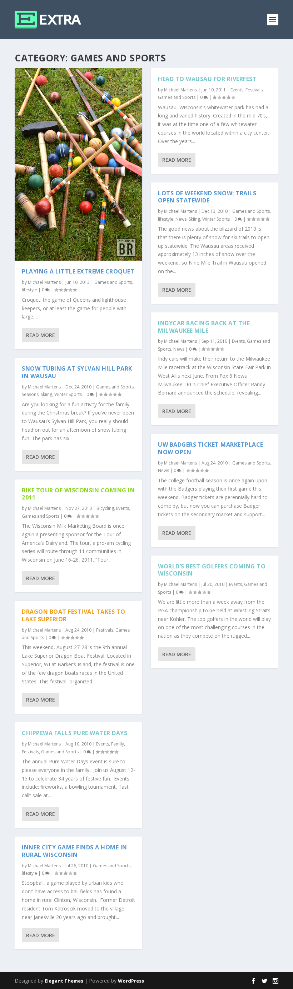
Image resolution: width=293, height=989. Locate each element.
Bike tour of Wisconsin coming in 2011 (78, 494)
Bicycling (105, 508)
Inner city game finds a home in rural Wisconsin (74, 851)
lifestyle (29, 290)
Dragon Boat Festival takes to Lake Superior (73, 615)
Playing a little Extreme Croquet (78, 271)
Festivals (104, 630)
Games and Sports (113, 282)
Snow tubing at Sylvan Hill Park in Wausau (77, 372)
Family (117, 744)
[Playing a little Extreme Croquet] (78, 164)
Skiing (46, 394)
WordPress (131, 981)
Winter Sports (68, 394)
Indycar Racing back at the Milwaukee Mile (204, 327)
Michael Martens (44, 282)
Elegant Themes (64, 981)
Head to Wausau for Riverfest (207, 79)
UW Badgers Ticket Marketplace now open (210, 448)
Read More (40, 335)
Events (122, 508)
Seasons (30, 394)
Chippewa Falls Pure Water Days (74, 733)
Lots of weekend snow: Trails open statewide (207, 197)
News (181, 219)
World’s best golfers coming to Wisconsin (211, 570)
